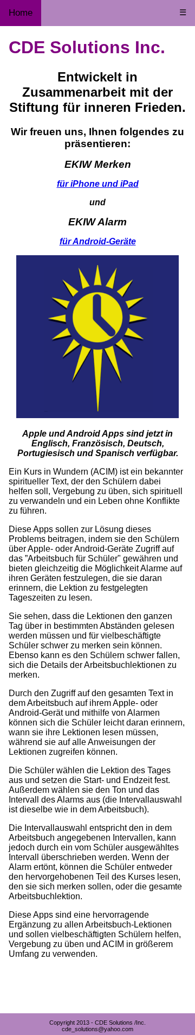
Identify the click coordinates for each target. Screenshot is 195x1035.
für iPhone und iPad (98, 183)
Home (20, 13)
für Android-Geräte (98, 241)
